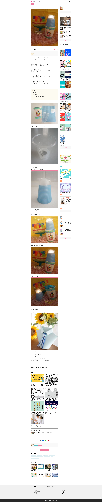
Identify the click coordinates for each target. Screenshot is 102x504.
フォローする (36, 445)
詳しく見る (40, 445)
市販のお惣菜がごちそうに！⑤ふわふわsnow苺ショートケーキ (39, 367)
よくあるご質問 (35, 493)
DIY (47, 455)
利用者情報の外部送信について (37, 491)
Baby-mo (63, 494)
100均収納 (44, 455)
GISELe (62, 493)
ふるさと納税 (63, 490)
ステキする (56, 49)
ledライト (50, 455)
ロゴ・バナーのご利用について (37, 489)
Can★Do (54, 455)
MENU (70, 1)
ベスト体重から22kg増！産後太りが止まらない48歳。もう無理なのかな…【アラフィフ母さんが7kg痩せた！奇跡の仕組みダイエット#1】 (51, 399)
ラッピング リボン (33, 458)
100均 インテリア (39, 455)
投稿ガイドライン (36, 492)
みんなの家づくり (63, 491)
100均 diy (35, 455)
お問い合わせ (35, 494)
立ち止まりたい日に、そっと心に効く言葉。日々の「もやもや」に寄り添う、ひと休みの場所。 (37, 385)
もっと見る (65, 40)
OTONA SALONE (63, 492)
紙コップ (38, 458)
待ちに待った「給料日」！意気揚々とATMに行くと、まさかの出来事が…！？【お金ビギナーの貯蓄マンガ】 (37, 399)
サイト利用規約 (35, 490)
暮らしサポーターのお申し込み (51, 489)
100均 (31, 455)
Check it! (63, 489)
